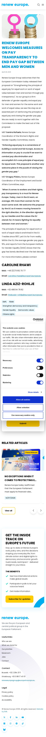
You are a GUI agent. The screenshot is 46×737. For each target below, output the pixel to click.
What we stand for (9, 645)
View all (8, 510)
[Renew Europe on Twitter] (4, 717)
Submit (23, 423)
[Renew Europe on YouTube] (22, 717)
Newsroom (6, 653)
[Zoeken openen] (38, 4)
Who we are (7, 641)
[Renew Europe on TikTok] (22, 723)
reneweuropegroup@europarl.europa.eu (18, 680)
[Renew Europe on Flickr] (4, 723)
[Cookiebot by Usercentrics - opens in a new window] (33, 319)
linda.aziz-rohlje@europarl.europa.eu (25, 294)
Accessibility (7, 700)
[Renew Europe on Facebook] (10, 717)
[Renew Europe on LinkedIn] (16, 717)
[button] (33, 510)
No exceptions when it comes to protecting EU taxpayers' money (20, 478)
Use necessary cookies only (23, 415)
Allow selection (23, 407)
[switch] (40, 368)
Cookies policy (8, 696)
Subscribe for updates (19, 599)
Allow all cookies (23, 400)
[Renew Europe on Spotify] (16, 723)
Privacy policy (7, 692)
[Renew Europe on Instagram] (10, 723)
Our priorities (7, 649)
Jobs (4, 657)
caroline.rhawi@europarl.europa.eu (24, 275)
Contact (5, 661)
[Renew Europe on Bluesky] (4, 729)
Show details (33, 392)
